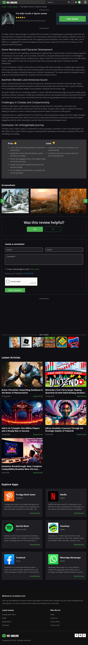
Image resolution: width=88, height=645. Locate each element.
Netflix (63, 494)
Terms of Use (54, 625)
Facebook (20, 557)
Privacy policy (34, 269)
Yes (34, 229)
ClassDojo (65, 526)
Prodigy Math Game (25, 494)
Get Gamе (72, 18)
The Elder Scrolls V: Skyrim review (31, 13)
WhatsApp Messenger (70, 557)
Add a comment (15, 290)
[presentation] (2, 201)
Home (4, 7)
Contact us (54, 618)
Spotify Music (22, 526)
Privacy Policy (55, 621)
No (53, 229)
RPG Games (13, 7)
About (52, 614)
